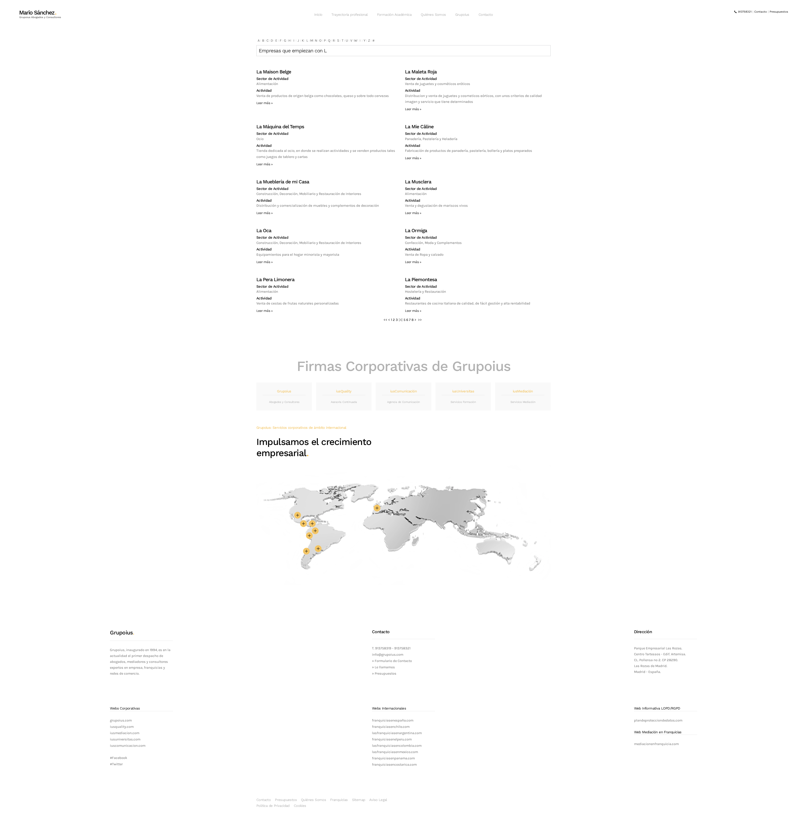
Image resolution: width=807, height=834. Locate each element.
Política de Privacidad (273, 806)
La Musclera (418, 182)
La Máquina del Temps (280, 127)
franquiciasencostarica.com (394, 764)
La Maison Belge (273, 72)
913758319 (382, 648)
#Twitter (116, 764)
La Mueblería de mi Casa (282, 182)
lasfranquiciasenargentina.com (397, 733)
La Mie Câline (419, 127)
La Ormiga (416, 230)
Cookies (300, 806)
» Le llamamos (383, 667)
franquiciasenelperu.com (392, 739)
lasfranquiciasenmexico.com (395, 752)
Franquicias (339, 800)
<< (385, 320)
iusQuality (343, 391)
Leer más (263, 103)
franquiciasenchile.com (391, 727)
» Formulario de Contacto (392, 661)
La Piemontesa (421, 279)
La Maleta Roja (421, 72)
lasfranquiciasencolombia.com (397, 746)
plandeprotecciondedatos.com (658, 720)
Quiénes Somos (433, 15)
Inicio (318, 15)
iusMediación (523, 391)
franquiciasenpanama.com (393, 758)
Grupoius (462, 15)
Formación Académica (394, 15)
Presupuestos (779, 11)
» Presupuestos (384, 673)
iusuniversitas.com (125, 739)
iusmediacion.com (124, 733)
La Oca (263, 230)
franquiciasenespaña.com (392, 720)
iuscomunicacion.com (127, 746)
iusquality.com (122, 727)
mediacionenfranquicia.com (656, 744)
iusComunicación (403, 391)
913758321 (744, 11)
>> (420, 320)
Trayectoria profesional (349, 15)
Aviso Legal (378, 800)
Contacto (486, 15)
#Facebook (118, 758)
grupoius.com (121, 720)
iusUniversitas (463, 391)
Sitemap (358, 800)
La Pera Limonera (275, 279)
